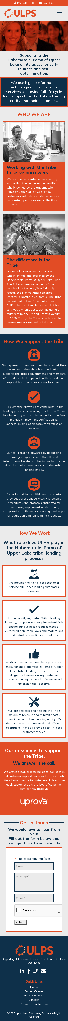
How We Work (34, 995)
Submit (20, 922)
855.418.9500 (26, 3)
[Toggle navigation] (59, 14)
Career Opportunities (34, 1004)
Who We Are (34, 991)
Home (34, 987)
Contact (34, 1000)
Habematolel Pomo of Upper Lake (34, 959)
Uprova (53, 776)
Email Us (48, 3)
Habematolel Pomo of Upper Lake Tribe (33, 280)
